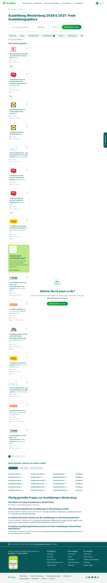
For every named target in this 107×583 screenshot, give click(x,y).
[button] (56, 27)
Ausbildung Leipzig (14, 487)
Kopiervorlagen (88, 557)
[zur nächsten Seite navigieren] (24, 456)
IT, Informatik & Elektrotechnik (41, 520)
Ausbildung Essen (59, 480)
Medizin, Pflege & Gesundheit (40, 522)
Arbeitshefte (87, 554)
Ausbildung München (60, 487)
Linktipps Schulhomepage (91, 559)
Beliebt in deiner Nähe (36, 468)
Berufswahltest (28, 3)
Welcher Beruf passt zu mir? (55, 562)
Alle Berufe (50, 557)
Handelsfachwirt (71, 511)
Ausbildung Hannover (38, 483)
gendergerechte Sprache (43, 544)
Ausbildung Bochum (14, 477)
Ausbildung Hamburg (15, 483)
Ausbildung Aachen (14, 474)
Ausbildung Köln (80, 483)
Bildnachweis (67, 576)
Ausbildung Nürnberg (82, 487)
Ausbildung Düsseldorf (38, 480)
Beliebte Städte (13, 468)
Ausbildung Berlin (58, 474)
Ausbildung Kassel (59, 483)
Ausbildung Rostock (14, 490)
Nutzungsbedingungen (53, 576)
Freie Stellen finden (71, 27)
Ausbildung (14, 9)
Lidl (12, 533)
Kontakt (70, 557)
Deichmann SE (18, 533)
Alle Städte (50, 554)
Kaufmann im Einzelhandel (58, 511)
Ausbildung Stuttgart (37, 490)
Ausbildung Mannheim (38, 487)
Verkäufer (46, 511)
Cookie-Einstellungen (37, 576)
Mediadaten (71, 559)
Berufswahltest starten (57, 303)
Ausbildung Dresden (14, 480)
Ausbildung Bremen (59, 477)
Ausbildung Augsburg (38, 474)
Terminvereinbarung (73, 562)
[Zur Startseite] (9, 3)
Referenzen (71, 565)
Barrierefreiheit (24, 578)
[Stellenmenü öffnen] (27, 48)
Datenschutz (23, 576)
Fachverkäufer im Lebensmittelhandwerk (23, 513)
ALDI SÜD (28, 533)
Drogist (79, 511)
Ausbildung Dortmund (82, 477)
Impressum (35, 578)
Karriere (51, 578)
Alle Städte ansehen (81, 490)
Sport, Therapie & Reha (21, 522)
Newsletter (87, 562)
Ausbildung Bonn (36, 477)
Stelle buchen (72, 554)
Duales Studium (22, 553)
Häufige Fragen (51, 565)
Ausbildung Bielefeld (82, 474)
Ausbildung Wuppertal (60, 490)
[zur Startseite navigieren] (9, 9)
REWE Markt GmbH (48, 531)
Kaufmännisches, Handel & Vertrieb (61, 520)
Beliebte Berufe (24, 468)
